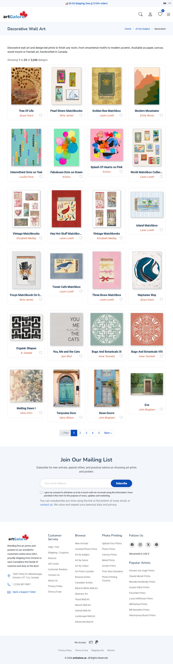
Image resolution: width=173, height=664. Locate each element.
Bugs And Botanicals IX (107, 351)
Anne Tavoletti (106, 356)
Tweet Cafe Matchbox (66, 286)
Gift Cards (53, 563)
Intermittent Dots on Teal (26, 172)
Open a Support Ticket (24, 592)
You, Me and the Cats (66, 351)
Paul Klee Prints (137, 593)
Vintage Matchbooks (26, 233)
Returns (52, 558)
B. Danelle (26, 352)
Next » (108, 433)
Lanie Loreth (107, 115)
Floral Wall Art (82, 599)
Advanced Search (84, 621)
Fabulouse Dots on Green (66, 172)
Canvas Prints (109, 554)
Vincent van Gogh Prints (141, 570)
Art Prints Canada (84, 571)
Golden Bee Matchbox (106, 110)
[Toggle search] (140, 14)
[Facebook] (132, 545)
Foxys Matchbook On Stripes (28, 295)
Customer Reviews (57, 569)
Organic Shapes (26, 348)
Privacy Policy (55, 586)
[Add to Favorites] (40, 115)
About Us (53, 580)
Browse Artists (82, 577)
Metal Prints (108, 560)
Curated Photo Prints (86, 549)
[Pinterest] (156, 545)
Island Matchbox (147, 225)
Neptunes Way (147, 295)
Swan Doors (106, 413)
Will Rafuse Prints (138, 604)
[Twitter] (148, 545)
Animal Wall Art (83, 610)
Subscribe (121, 483)
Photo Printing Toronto (109, 579)
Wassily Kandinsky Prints (142, 581)
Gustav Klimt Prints (139, 587)
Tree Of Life (26, 110)
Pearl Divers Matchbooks (66, 110)
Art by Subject (142, 28)
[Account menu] (150, 14)
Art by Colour (82, 565)
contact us (46, 504)
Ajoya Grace (26, 115)
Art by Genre (81, 560)
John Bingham (106, 417)
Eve (147, 405)
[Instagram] (140, 545)
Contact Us (54, 575)
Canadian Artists (84, 582)
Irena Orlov (26, 413)
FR (169, 3)
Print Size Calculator (112, 571)
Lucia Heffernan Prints (141, 598)
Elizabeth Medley (26, 238)
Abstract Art (81, 593)
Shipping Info (97, 650)
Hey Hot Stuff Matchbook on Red (71, 233)
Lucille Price (26, 176)
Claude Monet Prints (139, 576)
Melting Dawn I (26, 408)
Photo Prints (108, 549)
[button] (168, 14)
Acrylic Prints (109, 565)
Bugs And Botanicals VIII (147, 351)
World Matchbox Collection (148, 172)
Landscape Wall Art (85, 616)
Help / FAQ (53, 547)
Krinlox (66, 176)
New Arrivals (81, 543)
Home (128, 28)
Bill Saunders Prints (139, 609)
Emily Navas (147, 115)
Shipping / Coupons (58, 552)
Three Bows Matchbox (106, 295)
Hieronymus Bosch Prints (142, 615)
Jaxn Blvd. (66, 356)
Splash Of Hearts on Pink (106, 167)
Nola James (66, 115)
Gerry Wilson (66, 417)
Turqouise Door (66, 413)
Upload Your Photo (112, 543)
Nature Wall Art (83, 605)
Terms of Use (54, 591)
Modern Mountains (147, 110)
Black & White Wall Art (86, 588)
